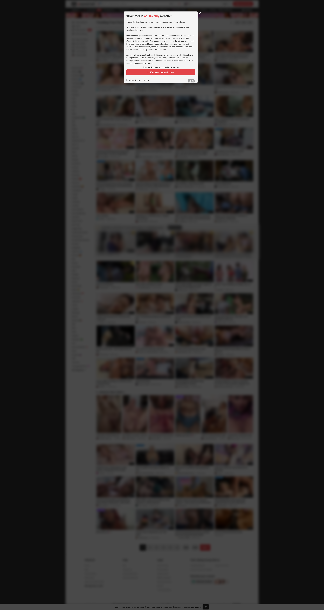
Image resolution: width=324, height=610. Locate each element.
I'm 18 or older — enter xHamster (161, 72)
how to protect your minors (137, 80)
